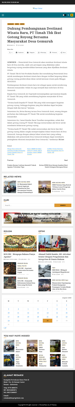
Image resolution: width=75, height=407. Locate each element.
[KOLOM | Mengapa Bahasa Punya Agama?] (20, 243)
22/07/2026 (22, 287)
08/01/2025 (58, 262)
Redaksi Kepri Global (11, 259)
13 (38, 313)
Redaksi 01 (12, 45)
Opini (58, 249)
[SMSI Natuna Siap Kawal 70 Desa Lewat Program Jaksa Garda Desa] (44, 187)
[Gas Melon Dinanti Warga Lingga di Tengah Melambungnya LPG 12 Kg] (55, 346)
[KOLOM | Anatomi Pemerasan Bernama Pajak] (10, 268)
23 (66, 317)
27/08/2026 (57, 191)
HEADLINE (8, 249)
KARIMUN (10, 24)
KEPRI (17, 24)
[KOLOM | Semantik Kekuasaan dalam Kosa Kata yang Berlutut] (10, 282)
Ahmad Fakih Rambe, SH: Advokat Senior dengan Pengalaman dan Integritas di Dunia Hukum (54, 257)
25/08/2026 (23, 259)
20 (38, 317)
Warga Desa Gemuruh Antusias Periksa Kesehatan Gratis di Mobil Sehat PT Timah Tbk (16, 151)
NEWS (22, 24)
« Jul (5, 328)
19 (28, 317)
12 (28, 313)
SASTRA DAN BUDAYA (25, 249)
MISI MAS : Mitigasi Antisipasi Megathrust (60, 271)
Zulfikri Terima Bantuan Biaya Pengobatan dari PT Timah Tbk (55, 150)
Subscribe (71, 15)
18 (18, 317)
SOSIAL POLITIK (21, 266)
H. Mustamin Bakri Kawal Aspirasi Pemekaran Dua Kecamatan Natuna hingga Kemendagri (25, 188)
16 (66, 313)
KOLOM (15, 249)
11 (18, 313)
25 (18, 321)
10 (8, 313)
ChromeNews (43, 405)
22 (57, 317)
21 (47, 317)
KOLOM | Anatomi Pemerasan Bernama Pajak (25, 270)
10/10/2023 (21, 45)
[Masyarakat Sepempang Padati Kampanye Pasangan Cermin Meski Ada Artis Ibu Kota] (44, 285)
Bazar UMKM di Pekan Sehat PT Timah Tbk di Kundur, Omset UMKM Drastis (34, 151)
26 (28, 321)
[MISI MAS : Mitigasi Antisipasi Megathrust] (44, 271)
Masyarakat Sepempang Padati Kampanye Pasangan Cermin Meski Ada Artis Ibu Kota (61, 286)
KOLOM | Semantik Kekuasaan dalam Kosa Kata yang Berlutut (26, 283)
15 (57, 313)
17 (8, 317)
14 (47, 313)
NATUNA (23, 182)
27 (38, 321)
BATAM (43, 249)
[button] (3, 15)
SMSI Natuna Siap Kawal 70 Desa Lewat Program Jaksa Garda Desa (61, 187)
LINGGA (64, 343)
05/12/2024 (57, 274)
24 (8, 321)
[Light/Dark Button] (64, 15)
